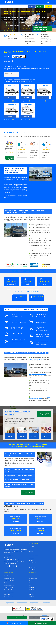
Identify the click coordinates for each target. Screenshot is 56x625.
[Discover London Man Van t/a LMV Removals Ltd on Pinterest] (12, 566)
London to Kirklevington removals (36, 359)
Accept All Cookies (17, 617)
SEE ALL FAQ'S (28, 492)
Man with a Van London (22, 602)
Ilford (30, 585)
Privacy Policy (31, 546)
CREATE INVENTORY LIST (44, 281)
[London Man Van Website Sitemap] (16, 566)
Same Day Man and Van (9, 596)
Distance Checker (32, 569)
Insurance (31, 551)
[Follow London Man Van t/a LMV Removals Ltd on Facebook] (5, 566)
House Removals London (9, 578)
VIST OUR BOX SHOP (44, 413)
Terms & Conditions (33, 549)
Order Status (31, 558)
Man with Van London (8, 575)
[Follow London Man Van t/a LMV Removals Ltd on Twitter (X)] (7, 566)
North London (31, 587)
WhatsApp (41, 6)
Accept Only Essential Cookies (39, 617)
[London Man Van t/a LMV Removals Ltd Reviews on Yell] (46, 265)
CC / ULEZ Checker (33, 567)
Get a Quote (48, 6)
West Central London (33, 596)
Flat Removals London (8, 582)
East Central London (33, 578)
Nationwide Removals (8, 587)
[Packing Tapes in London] (46, 430)
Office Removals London (9, 580)
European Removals (8, 589)
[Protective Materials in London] (34, 430)
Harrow (30, 582)
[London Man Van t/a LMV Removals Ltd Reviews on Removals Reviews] (34, 265)
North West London (32, 589)
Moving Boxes (7, 594)
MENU (49, 2)
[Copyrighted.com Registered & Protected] (18, 609)
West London (31, 594)
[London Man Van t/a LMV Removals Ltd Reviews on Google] (9, 265)
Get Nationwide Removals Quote (41, 29)
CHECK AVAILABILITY (11, 281)
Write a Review (12, 158)
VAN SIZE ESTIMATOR (28, 281)
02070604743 (32, 6)
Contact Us (7, 557)
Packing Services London (9, 592)
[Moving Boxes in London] (10, 430)
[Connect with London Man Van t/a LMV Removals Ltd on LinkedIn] (14, 566)
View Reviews (7, 158)
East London (31, 575)
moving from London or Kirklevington (37, 374)
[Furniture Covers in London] (22, 430)
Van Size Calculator (32, 562)
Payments (31, 560)
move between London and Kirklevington (22, 215)
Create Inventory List (33, 565)
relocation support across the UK (11, 360)
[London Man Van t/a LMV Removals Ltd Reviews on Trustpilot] (22, 265)
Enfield (30, 580)
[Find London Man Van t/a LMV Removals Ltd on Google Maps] (9, 566)
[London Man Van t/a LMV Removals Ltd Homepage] (9, 2)
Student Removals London (9, 585)
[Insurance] (34, 609)
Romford (30, 592)
